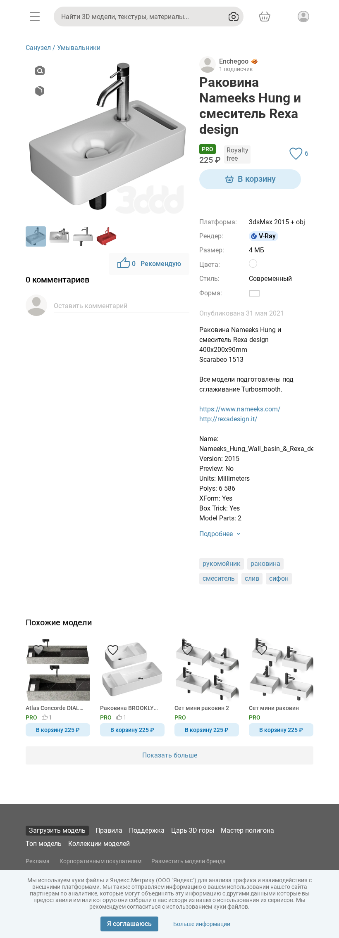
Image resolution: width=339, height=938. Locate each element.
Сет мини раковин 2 (201, 708)
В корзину (257, 179)
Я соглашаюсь (129, 924)
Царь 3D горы (192, 830)
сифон (279, 578)
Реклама (38, 861)
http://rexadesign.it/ (228, 419)
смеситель (219, 578)
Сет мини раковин (274, 708)
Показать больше (169, 755)
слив (252, 578)
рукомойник (222, 564)
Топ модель (44, 844)
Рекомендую (156, 264)
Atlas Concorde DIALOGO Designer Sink (56, 708)
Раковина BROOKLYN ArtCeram (131, 708)
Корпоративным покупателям (100, 861)
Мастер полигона (247, 830)
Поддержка (147, 830)
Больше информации (201, 924)
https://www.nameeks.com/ (240, 409)
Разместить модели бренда (188, 861)
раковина (265, 564)
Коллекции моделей (99, 844)
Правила (108, 830)
